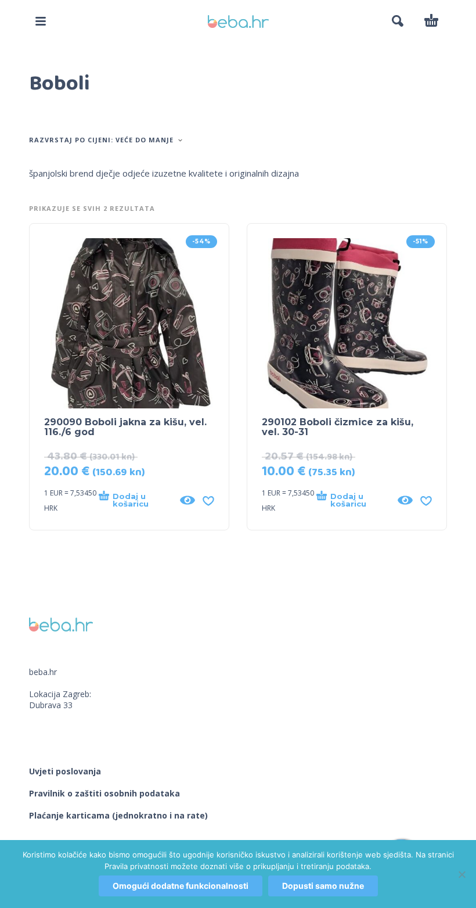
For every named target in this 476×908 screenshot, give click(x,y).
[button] (40, 20)
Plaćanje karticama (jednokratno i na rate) (118, 815)
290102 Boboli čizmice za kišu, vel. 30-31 (337, 427)
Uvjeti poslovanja (65, 771)
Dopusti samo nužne (323, 886)
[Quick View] (187, 500)
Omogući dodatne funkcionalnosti (180, 886)
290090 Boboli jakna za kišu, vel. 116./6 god (125, 427)
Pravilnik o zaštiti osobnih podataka (104, 793)
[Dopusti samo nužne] (461, 874)
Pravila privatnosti (136, 866)
